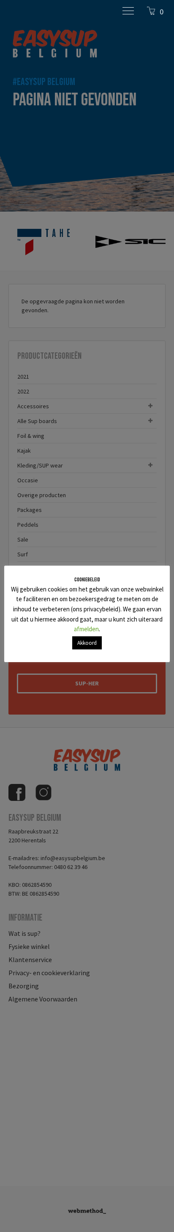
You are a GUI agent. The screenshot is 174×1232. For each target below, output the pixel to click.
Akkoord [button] (87, 642)
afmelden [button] (86, 629)
